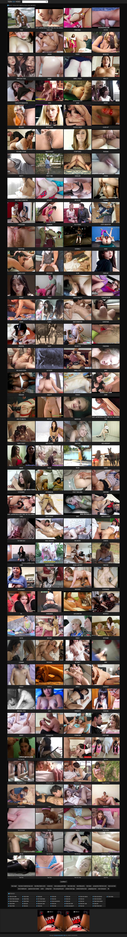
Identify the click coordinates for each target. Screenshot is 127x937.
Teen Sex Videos (84, 896)
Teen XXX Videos (41, 901)
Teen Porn (12, 903)
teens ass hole (112, 886)
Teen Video (14, 2)
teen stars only (71, 886)
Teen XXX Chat (69, 903)
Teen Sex (25, 903)
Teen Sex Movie (97, 899)
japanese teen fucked (33, 888)
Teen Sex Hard (13, 896)
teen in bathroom (22, 888)
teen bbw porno (81, 886)
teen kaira (88, 886)
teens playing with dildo (60, 886)
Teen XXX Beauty (69, 906)
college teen (49, 888)
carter (42, 888)
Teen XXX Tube (41, 903)
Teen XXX (39, 896)
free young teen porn (58, 888)
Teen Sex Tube (83, 903)
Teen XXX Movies (55, 901)
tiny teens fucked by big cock (25, 886)
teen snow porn (102, 888)
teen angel (14, 886)
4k (108, 888)
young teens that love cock (99, 886)
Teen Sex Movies (98, 896)
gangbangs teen (92, 888)
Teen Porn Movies (13, 901)
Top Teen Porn (41, 899)
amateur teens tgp (70, 888)
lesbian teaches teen (81, 888)
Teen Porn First (98, 906)
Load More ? (64, 881)
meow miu (49, 886)
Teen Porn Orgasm (14, 899)
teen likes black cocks (40, 886)
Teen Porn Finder (98, 901)
